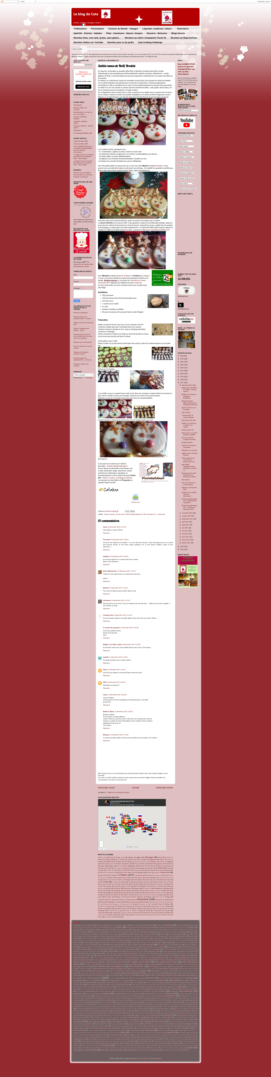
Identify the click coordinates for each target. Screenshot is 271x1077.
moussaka (118, 1006)
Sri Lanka (161, 906)
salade (121, 1032)
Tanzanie (162, 908)
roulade (132, 1030)
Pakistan (111, 895)
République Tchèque (114, 902)
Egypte (118, 872)
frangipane (175, 978)
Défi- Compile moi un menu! (138, 962)
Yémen (153, 913)
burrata (131, 938)
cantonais (173, 940)
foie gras (84, 978)
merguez (192, 1002)
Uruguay (115, 913)
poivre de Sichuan (79, 1024)
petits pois (137, 1019)
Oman (150, 892)
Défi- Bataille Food (166, 955)
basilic (123, 932)
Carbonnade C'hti (187, 430)
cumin (188, 953)
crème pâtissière (79, 953)
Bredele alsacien (111, 280)
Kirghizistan (156, 882)
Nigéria (164, 890)
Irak (151, 880)
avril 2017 (185, 534)
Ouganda (168, 892)
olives (155, 1011)
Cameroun (101, 868)
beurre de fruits (78, 934)
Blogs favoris (178, 33)
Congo (116, 870)
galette (127, 980)
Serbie (167, 904)
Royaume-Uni (160, 899)
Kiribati (164, 882)
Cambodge (167, 866)
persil (111, 1019)
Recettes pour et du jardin (120, 42)
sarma (104, 1035)
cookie (142, 949)
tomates (107, 1045)
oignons (146, 1011)
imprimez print (135, 502)
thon (177, 1043)
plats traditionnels (95, 1022)
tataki (146, 1043)
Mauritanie (127, 888)
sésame (90, 1039)
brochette (192, 936)
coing (176, 947)
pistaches (180, 1019)
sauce (128, 1035)
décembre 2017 (187, 385)
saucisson (143, 1037)
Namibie (136, 890)
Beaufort (129, 932)
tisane (83, 1045)
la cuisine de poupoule (111, 627)
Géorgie (100, 880)
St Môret (141, 1041)
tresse (172, 1045)
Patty (105, 669)
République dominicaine (130, 902)
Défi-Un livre (114, 971)
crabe (126, 951)
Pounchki (106, 539)
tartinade (131, 1043)
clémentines (146, 947)
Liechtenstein (158, 884)
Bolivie (144, 864)
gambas (135, 980)
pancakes (184, 1013)
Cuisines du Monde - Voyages (123, 29)
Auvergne (118, 861)
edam (193, 971)
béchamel (137, 932)
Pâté (94, 1017)
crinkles (108, 953)
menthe (178, 1002)
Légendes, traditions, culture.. (157, 29)
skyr (131, 1039)
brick (175, 936)
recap (84, 1028)
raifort (169, 1026)
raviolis (192, 1026)
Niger (158, 890)
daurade (115, 955)
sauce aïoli (150, 1034)
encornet (111, 973)
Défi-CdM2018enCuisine (120, 968)
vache (144, 1048)
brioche (183, 936)
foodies (93, 978)
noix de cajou (179, 1009)
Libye (150, 884)
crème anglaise (177, 951)
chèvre (112, 945)
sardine (96, 1035)
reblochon (77, 1028)
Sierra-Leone (111, 906)
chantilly (168, 942)
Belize (103, 864)
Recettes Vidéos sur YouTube (88, 42)
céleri (93, 942)
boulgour (115, 936)
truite (77, 1048)
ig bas (173, 987)
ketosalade (118, 993)
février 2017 (186, 540)
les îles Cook (102, 915)
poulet (191, 1024)
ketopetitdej (96, 993)
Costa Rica (137, 870)
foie (77, 978)
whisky (145, 1050)
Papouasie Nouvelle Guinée (147, 894)
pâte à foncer (101, 1017)
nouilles (107, 1011)
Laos (116, 884)
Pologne (149, 897)
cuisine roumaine (167, 953)
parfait (149, 1015)
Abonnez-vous (83, 87)
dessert (143, 971)
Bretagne (110, 866)
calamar (76, 940)
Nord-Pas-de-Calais (79, 1011)
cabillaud (156, 938)
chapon (185, 942)
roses (120, 1030)
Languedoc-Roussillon (106, 884)
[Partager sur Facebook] (132, 511)
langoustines (99, 996)
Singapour (120, 906)
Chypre (169, 868)
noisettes (161, 1009)
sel (186, 1037)
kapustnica (138, 991)
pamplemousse (152, 1013)
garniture (159, 980)
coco (161, 947)
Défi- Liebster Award (186, 964)
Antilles (122, 859)
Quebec (122, 899)
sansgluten (169, 1032)
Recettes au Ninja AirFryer (184, 38)
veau (182, 1048)
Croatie (145, 870)
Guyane (169, 877)
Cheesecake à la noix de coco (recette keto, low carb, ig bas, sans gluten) (83, 336)
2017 (182, 382)
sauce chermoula (90, 1037)
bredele (139, 936)
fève (150, 975)
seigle (181, 1037)
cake (192, 938)
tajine (102, 1043)
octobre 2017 (186, 516)
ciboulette (124, 947)
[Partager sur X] (130, 511)
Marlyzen (106, 735)
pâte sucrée (161, 1017)
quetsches (127, 1026)
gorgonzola (163, 982)
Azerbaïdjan (128, 861)
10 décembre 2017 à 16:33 (129, 627)
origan (77, 1013)
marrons (109, 1002)
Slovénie (137, 906)
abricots (90, 925)
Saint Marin (170, 902)
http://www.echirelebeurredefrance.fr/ (156, 230)
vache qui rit (154, 1048)
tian (184, 1043)
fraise (119, 978)
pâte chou (119, 1017)
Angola (100, 859)
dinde (153, 971)
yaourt (157, 1050)
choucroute (93, 947)
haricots (97, 987)
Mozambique (127, 890)
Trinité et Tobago (137, 910)
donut (188, 971)
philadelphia (147, 1019)
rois (99, 1030)
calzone (83, 940)
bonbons (179, 934)
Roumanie (143, 899)
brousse (84, 938)
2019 (182, 376)
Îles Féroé (154, 915)
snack (152, 1039)
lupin (193, 998)
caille (181, 938)
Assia (105, 527)
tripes (190, 1045)
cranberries (140, 951)
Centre (133, 868)
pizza (192, 1019)
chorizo (171, 945)
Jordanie (131, 882)
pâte (87, 1017)
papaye (93, 1015)
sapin (90, 1035)
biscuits (112, 514)
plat (82, 1022)
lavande (146, 996)
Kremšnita (76, 996)
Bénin (160, 866)
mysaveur (194, 1006)
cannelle (156, 940)
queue (135, 1026)
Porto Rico (159, 897)
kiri (156, 993)
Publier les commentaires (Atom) (118, 792)
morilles (83, 1006)
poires (122, 1022)
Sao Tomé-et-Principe (155, 904)
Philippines (118, 897)
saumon (151, 1037)
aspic (84, 930)
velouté (76, 1050)
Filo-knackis (186, 480)
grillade (111, 984)
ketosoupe (137, 993)
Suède (108, 908)
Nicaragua (151, 890)
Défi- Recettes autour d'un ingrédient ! (108, 966)
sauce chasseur (78, 1037)
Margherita (77, 1002)
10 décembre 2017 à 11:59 (118, 588)
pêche (80, 1019)
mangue (183, 1000)
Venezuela (137, 913)
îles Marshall (118, 917)
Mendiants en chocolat (189, 450)
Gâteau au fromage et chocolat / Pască (81, 353)
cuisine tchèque (180, 953)
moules (110, 1006)
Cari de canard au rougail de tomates (189, 438)
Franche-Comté (139, 875)
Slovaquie (129, 906)
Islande (169, 880)
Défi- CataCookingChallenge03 (154, 958)
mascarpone (136, 1002)
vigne (117, 1050)
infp (163, 989)
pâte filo (139, 1017)
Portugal (168, 897)
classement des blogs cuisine (83, 264)
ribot (171, 1028)
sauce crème (102, 1037)
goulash (177, 982)
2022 (182, 368)
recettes (91, 1028)
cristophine (115, 953)
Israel (100, 882)
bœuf (155, 934)
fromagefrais (78, 980)
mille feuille (137, 1004)
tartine (140, 1043)
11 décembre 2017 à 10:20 (118, 657)
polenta (98, 1024)
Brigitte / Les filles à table (112, 644)
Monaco (100, 890)
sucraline (156, 1041)
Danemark (169, 870)
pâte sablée (150, 1017)
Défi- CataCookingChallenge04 (179, 958)
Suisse (168, 906)
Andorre (168, 857)
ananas (186, 925)
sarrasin (120, 1035)
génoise (90, 982)
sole (164, 1039)
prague (76, 1026)
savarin (167, 1037)
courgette (110, 951)
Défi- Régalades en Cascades (158, 966)
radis (162, 1026)
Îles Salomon (163, 915)
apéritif (119, 927)
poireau (113, 1022)
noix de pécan (191, 1009)
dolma (173, 971)
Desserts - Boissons (157, 33)
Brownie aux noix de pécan (83, 342)
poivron (89, 1024)
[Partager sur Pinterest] (134, 511)
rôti (125, 1030)
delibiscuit (123, 971)
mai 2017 (185, 531)
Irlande (162, 880)
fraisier (134, 978)
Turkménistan (157, 910)
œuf (132, 1011)
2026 (182, 356)
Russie (171, 899)
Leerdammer (154, 996)
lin (159, 998)
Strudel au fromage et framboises (189, 446)
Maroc (118, 888)
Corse (122, 870)
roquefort (113, 1030)
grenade (96, 985)
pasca (179, 1015)
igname (189, 987)
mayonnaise (163, 1002)
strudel (149, 1041)
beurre (192, 932)
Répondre (106, 533)
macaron (95, 1000)
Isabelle (106, 657)
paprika (126, 1015)
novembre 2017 (187, 513)
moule (104, 1006)
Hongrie (127, 880)
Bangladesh (153, 861)
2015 (182, 549)
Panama (133, 895)
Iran (156, 880)
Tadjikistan (140, 908)
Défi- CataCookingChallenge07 (123, 960)
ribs (176, 1028)
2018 (182, 379)
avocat (126, 930)
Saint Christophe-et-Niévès (156, 902)
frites (182, 978)
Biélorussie (135, 864)
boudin (99, 936)
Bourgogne (101, 866)
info (158, 989)
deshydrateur (133, 971)
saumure (159, 1037)
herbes (125, 987)
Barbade (162, 861)
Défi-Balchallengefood (103, 968)
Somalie (145, 906)
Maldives (100, 888)
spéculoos (107, 1041)
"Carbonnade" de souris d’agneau (188, 416)
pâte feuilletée (128, 1017)
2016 (182, 546)
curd (85, 955)
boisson (163, 934)
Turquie (167, 910)
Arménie (161, 859)
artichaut (176, 927)
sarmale (111, 1035)
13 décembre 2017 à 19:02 (119, 735)
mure (179, 1006)
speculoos (98, 1041)
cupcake (195, 953)
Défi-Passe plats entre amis (186, 968)
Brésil (125, 866)
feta (134, 975)
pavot (176, 1017)
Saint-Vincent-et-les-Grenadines (109, 904)
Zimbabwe (168, 913)
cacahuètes (165, 938)
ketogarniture (78, 993)
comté (75, 949)
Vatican (130, 912)
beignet (146, 932)
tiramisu (76, 1045)
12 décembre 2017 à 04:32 (124, 711)
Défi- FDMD (133, 964)
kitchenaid (161, 514)
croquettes (131, 953)
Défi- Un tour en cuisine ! (84, 968)
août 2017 (185, 522)
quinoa (149, 1026)
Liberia (145, 884)
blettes (148, 934)
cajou (186, 938)
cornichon (186, 949)
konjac (186, 993)
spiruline (114, 1041)
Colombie (101, 870)
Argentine (152, 859)
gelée (83, 982)
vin (123, 1050)
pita (187, 1019)
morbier (76, 1006)
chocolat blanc (162, 945)
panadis (162, 1013)
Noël (154, 1009)
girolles (135, 982)
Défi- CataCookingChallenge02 (129, 958)
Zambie (160, 913)
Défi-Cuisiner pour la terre (138, 968)
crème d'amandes (190, 951)
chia (119, 945)
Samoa (143, 904)
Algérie (138, 857)
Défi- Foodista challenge (148, 964)
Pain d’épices (186, 412)
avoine (134, 930)
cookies (149, 949)
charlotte (192, 942)
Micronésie (146, 888)
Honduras (119, 880)
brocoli (76, 938)
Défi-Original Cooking (167, 968)
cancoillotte (133, 940)
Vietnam (145, 913)
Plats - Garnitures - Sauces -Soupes (124, 33)
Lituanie (100, 886)
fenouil (129, 975)
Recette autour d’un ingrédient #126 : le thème (82, 317)
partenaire (168, 1015)
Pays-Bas (108, 897)
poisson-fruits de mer (156, 1022)
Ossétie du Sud (158, 892)
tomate (99, 1045)
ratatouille (184, 1026)
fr (100, 977)
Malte (112, 888)
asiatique (191, 927)
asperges (76, 930)
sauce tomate (122, 1037)
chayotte (84, 945)
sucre (163, 1041)
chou (179, 945)
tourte (158, 1045)
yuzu (170, 1050)
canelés (142, 940)
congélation (116, 949)
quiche (141, 1026)
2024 (182, 362)
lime (138, 998)
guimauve (143, 984)
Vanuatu (122, 912)
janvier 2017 (186, 543)
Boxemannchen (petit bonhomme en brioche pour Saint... (189, 475)
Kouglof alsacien (187, 442)
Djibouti (102, 872)
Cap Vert (116, 868)
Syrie (125, 908)
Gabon (150, 875)
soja (158, 1039)
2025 (182, 359)
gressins (104, 985)
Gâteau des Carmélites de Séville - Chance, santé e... (189, 389)
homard (131, 987)
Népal (144, 892)
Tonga (127, 910)
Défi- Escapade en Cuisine (117, 964)
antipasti (111, 927)
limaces (132, 998)
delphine (106, 556)
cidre (130, 947)
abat (75, 925)
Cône (93, 949)
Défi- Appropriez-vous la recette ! (146, 955)
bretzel (170, 936)
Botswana (168, 864)
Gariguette (151, 980)
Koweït (171, 882)
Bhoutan (118, 864)
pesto (118, 1019)
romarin (105, 1030)
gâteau (171, 980)
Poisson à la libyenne (81, 312)
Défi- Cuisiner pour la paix (166, 962)
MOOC (193, 1004)
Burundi (153, 866)
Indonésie (144, 880)
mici (97, 1004)
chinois (140, 945)
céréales (118, 942)
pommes (121, 1024)
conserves (132, 949)
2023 (182, 365)
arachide (151, 927)
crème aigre (166, 951)
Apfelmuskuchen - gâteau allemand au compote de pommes (189, 403)
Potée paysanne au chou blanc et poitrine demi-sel (188, 460)
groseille (118, 985)
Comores (108, 870)
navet (100, 1008)
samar (105, 695)
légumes (171, 996)
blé (143, 934)
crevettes (99, 953)
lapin (127, 996)
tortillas (135, 1045)
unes (130, 1047)
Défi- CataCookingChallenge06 (101, 960)
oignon (140, 1011)
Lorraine (112, 478)
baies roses (194, 929)
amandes (167, 925)
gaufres (182, 980)
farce (123, 975)
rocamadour (91, 1030)
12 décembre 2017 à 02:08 (117, 695)
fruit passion (90, 980)
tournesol (151, 1045)
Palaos (118, 895)
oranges (189, 1011)
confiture (106, 949)
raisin (175, 1026)
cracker (133, 951)
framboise (141, 978)
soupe (76, 1041)
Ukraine (107, 913)
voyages (138, 1050)
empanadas (97, 973)
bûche (105, 938)
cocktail (154, 947)
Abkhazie (100, 857)
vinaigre (129, 1050)
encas (105, 973)
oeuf (127, 1011)
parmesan (156, 1015)
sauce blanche (178, 1034)
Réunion (143, 902)
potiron (183, 1024)
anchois (193, 925)
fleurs (195, 975)
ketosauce (129, 993)
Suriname (101, 908)
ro (194, 1028)
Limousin (168, 884)
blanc (127, 934)
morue (98, 1006)
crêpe (90, 953)
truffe (195, 1045)
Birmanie (126, 864)
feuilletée (142, 975)
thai (157, 1043)
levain (90, 998)
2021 (182, 371)
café (174, 938)
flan (189, 975)
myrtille (185, 1006)
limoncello (145, 998)
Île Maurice (127, 915)
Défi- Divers (102, 964)
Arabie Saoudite (141, 859)
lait (90, 996)
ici (116, 168)
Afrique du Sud (121, 857)
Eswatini (156, 872)
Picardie (126, 897)
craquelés (149, 951)
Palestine (126, 895)
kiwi (180, 993)
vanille (163, 1047)
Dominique (110, 872)
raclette (156, 1026)
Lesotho (123, 884)
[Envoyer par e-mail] (126, 511)
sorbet (186, 1039)
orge (196, 1011)
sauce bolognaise (190, 1034)
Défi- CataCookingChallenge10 (188, 960)
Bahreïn (144, 861)
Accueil (135, 787)
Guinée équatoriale (151, 877)
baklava (77, 932)
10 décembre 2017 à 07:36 (117, 527)
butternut (146, 938)
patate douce (80, 1017)
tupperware (91, 1048)
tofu (88, 1045)
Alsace (105, 478)
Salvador (135, 904)
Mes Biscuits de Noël (189, 420)
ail (126, 925)
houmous (155, 987)
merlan (84, 1004)
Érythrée (118, 915)
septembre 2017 (187, 519)
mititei (154, 1004)
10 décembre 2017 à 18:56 (131, 644)
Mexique (136, 888)
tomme (117, 1045)
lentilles (182, 996)
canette (148, 940)
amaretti (179, 925)
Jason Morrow (143, 1058)
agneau (120, 925)
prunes (105, 1026)
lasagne (138, 996)
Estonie (149, 872)
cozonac (120, 951)
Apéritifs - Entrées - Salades (88, 33)
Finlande (113, 875)
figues (166, 975)
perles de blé (96, 1019)
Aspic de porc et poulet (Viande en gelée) (189, 434)
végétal (190, 1048)
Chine (160, 868)
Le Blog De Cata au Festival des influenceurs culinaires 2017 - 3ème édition (83, 163)
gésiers (106, 982)
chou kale (188, 945)
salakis (132, 1032)
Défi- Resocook (174, 966)
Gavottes (76, 982)
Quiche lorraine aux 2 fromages (189, 408)
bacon (162, 930)
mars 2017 (186, 537)
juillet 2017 (186, 525)
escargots (194, 973)
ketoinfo (88, 993)
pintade (173, 1019)
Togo (121, 910)
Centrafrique (125, 868)
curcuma (78, 955)
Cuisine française (154, 953)
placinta (76, 1022)
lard (132, 996)
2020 (182, 373)
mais (128, 1000)
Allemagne (149, 857)
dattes (108, 955)
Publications (80, 29)
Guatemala (120, 877)
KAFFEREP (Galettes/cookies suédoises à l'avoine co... (189, 467)
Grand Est (103, 877)
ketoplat (106, 993)
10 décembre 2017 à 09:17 (120, 539)
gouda (171, 982)
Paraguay (160, 895)
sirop (125, 1039)
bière (103, 934)
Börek (193, 934)
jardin (116, 991)
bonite (187, 934)
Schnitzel (174, 1037)
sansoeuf (192, 1032)
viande (93, 1050)
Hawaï (107, 879)
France (123, 875)
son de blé (179, 1039)
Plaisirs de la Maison (123, 276)
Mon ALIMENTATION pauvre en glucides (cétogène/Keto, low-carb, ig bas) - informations (83, 149)
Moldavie (167, 888)
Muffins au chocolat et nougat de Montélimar (189, 396)
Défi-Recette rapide (79, 971)
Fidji (107, 875)
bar (101, 932)
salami (138, 1032)
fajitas (117, 975)
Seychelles (101, 906)
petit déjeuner (126, 1019)
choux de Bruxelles (105, 947)
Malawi (169, 886)
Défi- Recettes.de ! (149, 514)
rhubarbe (157, 1028)
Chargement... (78, 97)
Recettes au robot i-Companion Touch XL (145, 38)
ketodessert (187, 991)
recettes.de (138, 283)
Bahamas (137, 861)
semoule (192, 1037)
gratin (82, 985)
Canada (109, 868)
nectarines (108, 1008)
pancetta (192, 1013)
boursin (132, 936)
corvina (76, 951)
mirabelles (146, 1004)
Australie (100, 861)
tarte (123, 1043)
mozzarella (154, 1006)
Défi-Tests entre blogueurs (97, 971)
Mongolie (108, 890)
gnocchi (149, 982)
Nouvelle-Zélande (134, 892)
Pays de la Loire (185, 1017)
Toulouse (143, 1045)
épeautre (148, 973)
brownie (91, 938)
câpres (188, 940)
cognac (170, 947)
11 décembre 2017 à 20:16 (116, 682)
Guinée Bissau (137, 877)
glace (141, 982)
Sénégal (131, 908)
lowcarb (187, 998)
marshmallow (120, 1002)
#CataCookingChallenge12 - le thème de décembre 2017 (189, 507)
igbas (180, 987)
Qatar (115, 899)
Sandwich (159, 1032)
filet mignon (174, 975)
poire (106, 1022)
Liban (137, 884)
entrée (138, 973)
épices (162, 973)
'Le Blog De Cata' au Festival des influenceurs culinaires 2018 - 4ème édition (83, 156)
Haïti (113, 879)
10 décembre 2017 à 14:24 (123, 615)
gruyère (125, 985)
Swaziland (118, 908)
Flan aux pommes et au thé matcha (188, 483)
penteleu (87, 1019)
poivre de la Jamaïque (189, 1021)
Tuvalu (100, 913)
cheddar (91, 945)
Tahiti (147, 908)
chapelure (178, 942)
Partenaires (183, 29)
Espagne (140, 872)
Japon (123, 882)
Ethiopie (100, 875)
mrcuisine (164, 1006)
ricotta (183, 1028)
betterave (183, 932)
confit (99, 949)
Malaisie (161, 886)
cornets (179, 949)
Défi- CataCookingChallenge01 (104, 958)
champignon (158, 942)
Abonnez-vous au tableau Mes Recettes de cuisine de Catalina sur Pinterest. (83, 175)
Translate (89, 377)
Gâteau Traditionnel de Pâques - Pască (81, 329)
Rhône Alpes (131, 899)
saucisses (133, 1037)
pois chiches (140, 1022)
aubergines (92, 930)
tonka (129, 1045)
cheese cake (101, 945)
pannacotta (77, 1015)
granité (76, 984)
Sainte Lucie (125, 904)
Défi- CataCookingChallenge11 (87, 962)
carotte (78, 942)
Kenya (148, 882)
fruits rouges (110, 980)
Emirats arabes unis (128, 872)
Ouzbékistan (102, 895)
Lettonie (130, 884)
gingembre (127, 982)
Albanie (130, 857)
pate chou (111, 1017)
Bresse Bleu (153, 936)
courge (101, 951)
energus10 (128, 973)
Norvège (123, 892)
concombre (84, 949)
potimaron (175, 1024)
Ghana (163, 875)
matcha (146, 1002)
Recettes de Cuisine (82, 266)
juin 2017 (185, 528)
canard (124, 940)
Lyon (126, 886)
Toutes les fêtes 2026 (81, 141)
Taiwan (154, 908)
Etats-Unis (165, 872)
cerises (125, 942)
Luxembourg (118, 886)
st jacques (131, 1041)
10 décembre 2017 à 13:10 (121, 600)
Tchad (169, 908)
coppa (165, 949)
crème (157, 951)
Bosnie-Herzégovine (155, 864)
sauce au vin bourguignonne (163, 1034)
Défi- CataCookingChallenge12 (132, 514)
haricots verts (108, 987)
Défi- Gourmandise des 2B (169, 964)
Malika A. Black (108, 711)
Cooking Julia (108, 615)
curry (91, 955)
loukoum (180, 998)
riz (189, 1028)
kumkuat (84, 996)
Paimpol (113, 1013)
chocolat (149, 945)
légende (162, 996)
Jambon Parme (99, 991)
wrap (150, 1050)
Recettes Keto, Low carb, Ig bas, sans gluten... (97, 38)
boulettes (107, 936)
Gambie (157, 875)
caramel (118, 514)
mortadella (91, 1006)
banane (84, 932)
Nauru (143, 890)
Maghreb (153, 886)
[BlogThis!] (128, 511)
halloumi (83, 987)
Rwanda (103, 902)
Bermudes (111, 863)
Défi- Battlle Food (184, 955)
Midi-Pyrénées (156, 888)
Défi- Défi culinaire (89, 964)
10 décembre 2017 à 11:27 (127, 571)
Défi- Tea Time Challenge (190, 966)
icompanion (164, 987)
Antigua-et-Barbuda (111, 859)
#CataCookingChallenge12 (116, 466)
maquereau (192, 1000)
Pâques (133, 1015)
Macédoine (134, 886)
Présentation (97, 29)
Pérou (109, 899)
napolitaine (87, 1009)
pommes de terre (134, 1024)
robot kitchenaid (79, 1030)
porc (145, 1024)
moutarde (135, 1006)
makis (135, 1000)
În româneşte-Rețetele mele (83, 133)
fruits (98, 980)
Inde (135, 880)
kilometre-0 (107, 600)
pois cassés (129, 1022)
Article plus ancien (164, 787)
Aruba (169, 859)
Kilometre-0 (159, 166)
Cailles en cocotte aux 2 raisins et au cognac (189, 425)
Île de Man (136, 915)
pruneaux (98, 1026)
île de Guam (108, 917)
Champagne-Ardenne (124, 478)
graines (184, 982)
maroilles (101, 1002)
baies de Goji (185, 929)
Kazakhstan (140, 882)
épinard (170, 973)
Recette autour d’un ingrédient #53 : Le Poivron (83, 359)
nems (115, 1009)
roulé (139, 1030)
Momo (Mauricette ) (110, 571)
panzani (86, 1015)
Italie (106, 882)
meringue (76, 1004)
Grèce (110, 877)
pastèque (187, 1015)
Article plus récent (106, 787)
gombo (155, 982)
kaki (130, 991)
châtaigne (77, 945)
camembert (100, 940)
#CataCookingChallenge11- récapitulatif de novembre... (189, 501)
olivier (162, 1011)
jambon (88, 991)
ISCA (105, 682)
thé (172, 1043)
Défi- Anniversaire (126, 955)
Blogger (159, 1058)
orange (182, 1011)
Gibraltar (170, 875)
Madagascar (144, 886)
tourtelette (165, 1045)
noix (169, 1009)
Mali (106, 888)
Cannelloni (165, 940)
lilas (126, 998)
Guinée (128, 877)
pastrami (194, 1015)
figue (160, 975)
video (103, 1050)
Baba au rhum (153, 929)
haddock (194, 984)
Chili (154, 868)
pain (120, 1013)
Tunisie (147, 910)
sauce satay (112, 1037)
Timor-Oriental (113, 910)
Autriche (109, 861)
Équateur (110, 915)
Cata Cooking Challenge (150, 42)
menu (186, 1002)
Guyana (161, 877)
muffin (172, 1006)
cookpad (157, 949)
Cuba (151, 870)
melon (172, 1002)
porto (152, 1024)
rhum (165, 1028)
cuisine (144, 953)
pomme (114, 1024)
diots (160, 971)
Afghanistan (109, 857)
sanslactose (183, 1032)
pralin (81, 1026)
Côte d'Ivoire (160, 870)
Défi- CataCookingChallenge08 (145, 960)
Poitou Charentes (137, 897)
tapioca (117, 1043)
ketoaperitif (174, 991)
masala (128, 1002)
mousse (126, 1006)
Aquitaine (130, 859)
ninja (147, 1009)
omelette (175, 1011)
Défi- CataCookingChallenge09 (166, 960)
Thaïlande (101, 910)
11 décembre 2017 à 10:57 (116, 669)
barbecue (115, 932)
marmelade (85, 1002)
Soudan (153, 906)
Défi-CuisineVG (152, 968)
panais (169, 1013)
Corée (128, 870)
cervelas (134, 942)
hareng (90, 987)
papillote (100, 1015)
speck (91, 1041)
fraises (127, 978)
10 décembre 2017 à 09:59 (119, 556)
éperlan (155, 973)
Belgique (170, 861)
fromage (189, 978)
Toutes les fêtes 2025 (81, 144)
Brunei (119, 866)
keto (163, 991)
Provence (101, 899)
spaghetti (84, 1041)
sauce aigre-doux (139, 1034)
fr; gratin (112, 978)
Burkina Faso (144, 866)
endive (119, 973)
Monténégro (117, 890)
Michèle (106, 588)
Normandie (114, 892)
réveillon (139, 1028)
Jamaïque (115, 882)
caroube (86, 942)
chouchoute (83, 947)
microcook (104, 1004)
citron (136, 947)
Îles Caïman (145, 915)
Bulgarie (133, 866)
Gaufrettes (192, 980)
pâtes (169, 1017)
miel (130, 1004)
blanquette (136, 934)
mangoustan (174, 1000)
